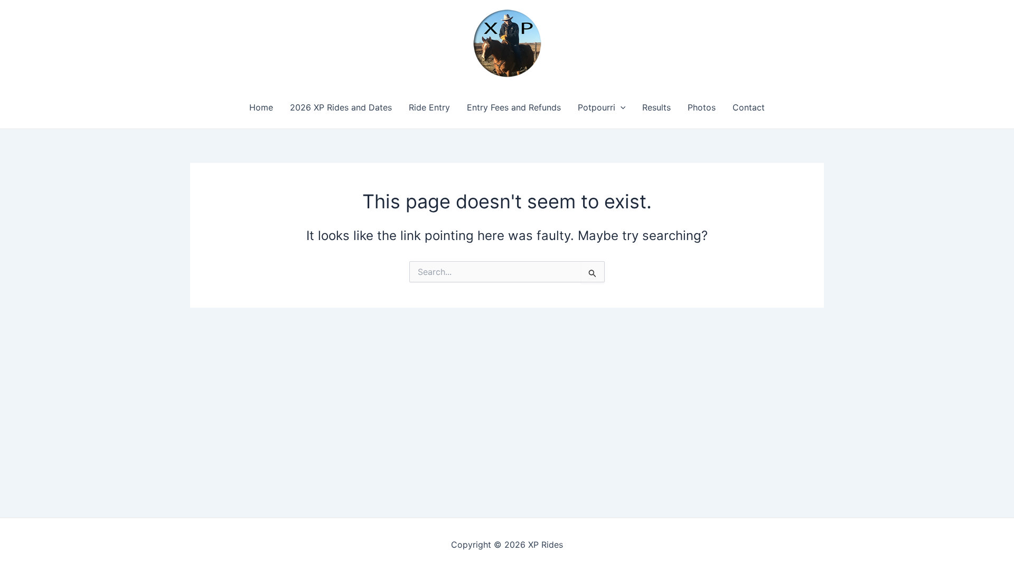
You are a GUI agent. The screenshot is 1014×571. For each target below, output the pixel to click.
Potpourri (596, 107)
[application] (620, 107)
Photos (702, 107)
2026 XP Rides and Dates (341, 107)
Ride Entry (429, 107)
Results (656, 107)
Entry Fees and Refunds (514, 107)
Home (261, 107)
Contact (749, 107)
